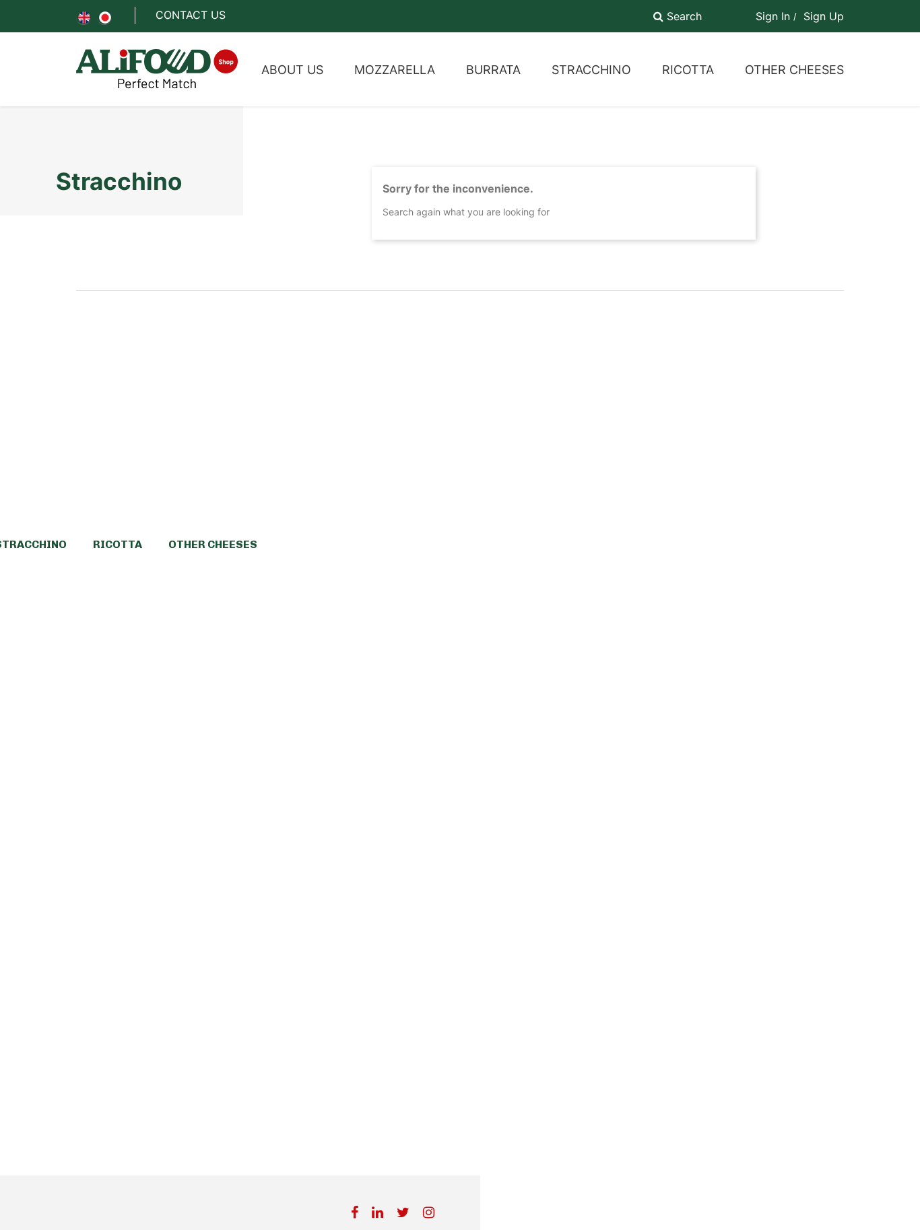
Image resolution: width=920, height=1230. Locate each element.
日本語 (105, 17)
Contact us (191, 15)
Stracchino (119, 181)
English (84, 17)
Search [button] (682, 16)
